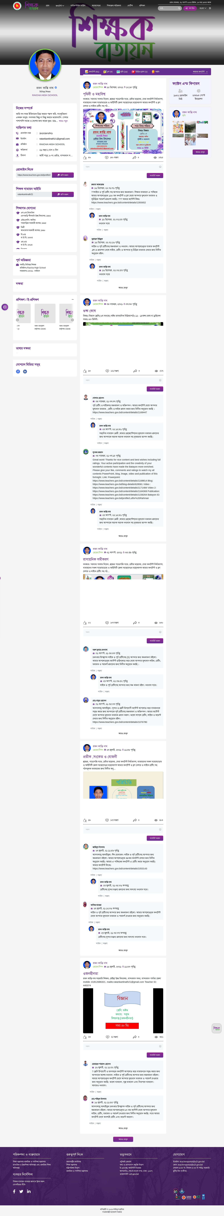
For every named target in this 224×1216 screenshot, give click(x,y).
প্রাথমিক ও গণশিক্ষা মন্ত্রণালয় (77, 1171)
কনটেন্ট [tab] (94, 72)
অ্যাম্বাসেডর (96, 5)
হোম (47, 5)
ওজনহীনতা (90, 974)
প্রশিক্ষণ (142, 5)
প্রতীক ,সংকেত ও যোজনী (100, 757)
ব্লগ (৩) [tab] (110, 72)
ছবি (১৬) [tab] (124, 72)
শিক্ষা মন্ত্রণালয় (71, 1165)
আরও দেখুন (123, 288)
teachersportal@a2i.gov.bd (192, 1161)
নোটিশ (130, 5)
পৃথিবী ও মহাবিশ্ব (94, 94)
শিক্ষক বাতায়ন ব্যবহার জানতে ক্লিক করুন (28, 1181)
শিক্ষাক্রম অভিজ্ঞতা (114, 5)
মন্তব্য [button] (98, 209)
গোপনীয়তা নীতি (19, 1184)
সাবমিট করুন (155, 175)
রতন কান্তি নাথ (100, 83)
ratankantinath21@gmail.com (54, 138)
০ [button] (138, 157)
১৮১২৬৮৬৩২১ (46, 133)
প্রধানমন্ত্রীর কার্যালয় (73, 1161)
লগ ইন (191, 8)
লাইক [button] (91, 209)
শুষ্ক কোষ (89, 311)
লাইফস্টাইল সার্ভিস (78, 5)
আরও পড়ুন (63, 121)
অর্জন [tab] (157, 72)
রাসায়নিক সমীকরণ (95, 559)
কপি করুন (64, 175)
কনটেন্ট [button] (59, 6)
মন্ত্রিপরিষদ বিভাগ (72, 1168)
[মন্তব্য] (123, 167)
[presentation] (17, 320)
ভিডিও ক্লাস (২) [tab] (141, 72)
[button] (85, 157)
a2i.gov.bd (134, 1174)
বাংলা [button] (202, 8)
